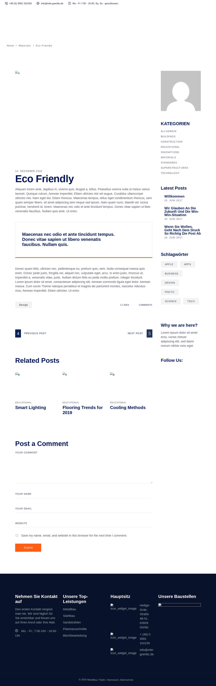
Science (171, 301)
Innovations (170, 152)
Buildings (168, 136)
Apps (187, 264)
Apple (169, 264)
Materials (25, 45)
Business (171, 273)
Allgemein (169, 131)
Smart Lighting (30, 407)
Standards (169, 162)
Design (23, 304)
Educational (23, 402)
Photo (169, 292)
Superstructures (174, 167)
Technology (170, 173)
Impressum (113, 679)
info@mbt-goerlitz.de (52, 3)
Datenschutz (126, 679)
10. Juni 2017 (173, 200)
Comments (145, 305)
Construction (172, 141)
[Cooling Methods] (131, 386)
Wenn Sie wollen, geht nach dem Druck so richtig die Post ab (182, 230)
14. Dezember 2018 (28, 171)
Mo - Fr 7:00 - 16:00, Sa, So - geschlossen (95, 3)
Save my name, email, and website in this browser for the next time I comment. (74, 535)
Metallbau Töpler (96, 679)
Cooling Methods (128, 407)
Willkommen (174, 196)
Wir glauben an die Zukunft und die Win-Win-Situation (181, 211)
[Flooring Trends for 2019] (84, 386)
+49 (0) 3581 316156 (20, 3)
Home (10, 45)
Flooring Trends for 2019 (83, 410)
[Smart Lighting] (36, 386)
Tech (191, 301)
